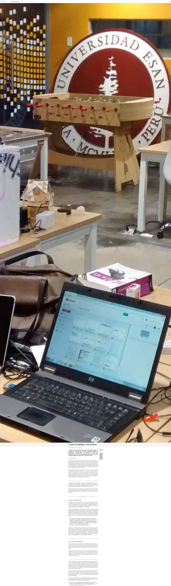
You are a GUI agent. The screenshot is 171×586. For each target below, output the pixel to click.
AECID (75, 465)
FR (101, 450)
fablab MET (87, 554)
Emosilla (72, 546)
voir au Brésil (77, 563)
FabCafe (76, 555)
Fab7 (79, 467)
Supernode (90, 502)
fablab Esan (93, 561)
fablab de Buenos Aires (91, 515)
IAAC (74, 464)
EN (100, 450)
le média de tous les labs (15, 1)
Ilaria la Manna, (82, 515)
